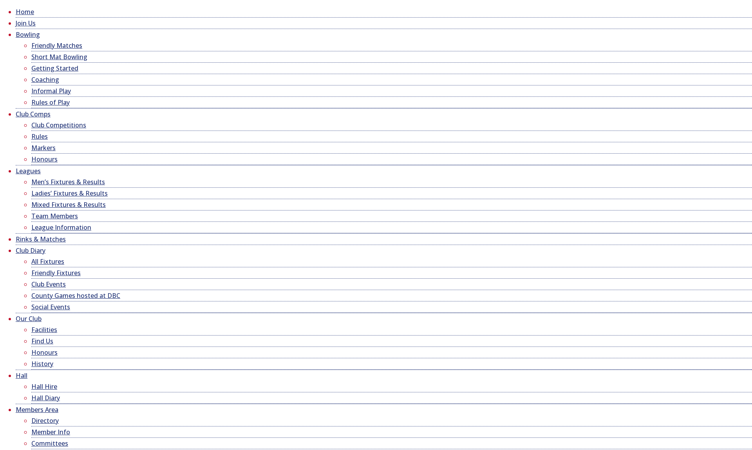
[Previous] (69, 124)
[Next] (526, 124)
